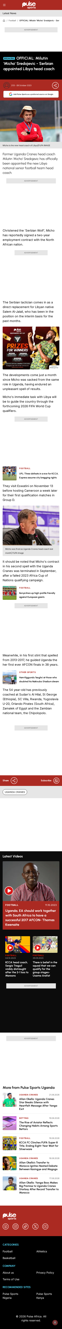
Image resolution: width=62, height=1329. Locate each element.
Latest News (9, 13)
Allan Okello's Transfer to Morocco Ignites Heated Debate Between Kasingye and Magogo (38, 1166)
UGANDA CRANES (15, 792)
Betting (23, 1118)
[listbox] (32, 958)
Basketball (9, 1258)
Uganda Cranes (28, 1094)
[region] (31, 958)
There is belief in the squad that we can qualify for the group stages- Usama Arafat (45, 969)
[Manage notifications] (55, 1322)
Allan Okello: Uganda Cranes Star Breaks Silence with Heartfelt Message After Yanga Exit (38, 1104)
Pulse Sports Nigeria (10, 1295)
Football (12, 20)
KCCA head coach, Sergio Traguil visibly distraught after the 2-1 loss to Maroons (16, 969)
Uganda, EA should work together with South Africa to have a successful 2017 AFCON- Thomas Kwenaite (30, 918)
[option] (17, 958)
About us (8, 1272)
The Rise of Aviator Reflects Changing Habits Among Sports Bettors (38, 1126)
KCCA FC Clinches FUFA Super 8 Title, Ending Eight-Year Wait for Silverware (38, 1146)
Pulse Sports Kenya (44, 1295)
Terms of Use (11, 1279)
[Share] (55, 85)
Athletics (41, 1251)
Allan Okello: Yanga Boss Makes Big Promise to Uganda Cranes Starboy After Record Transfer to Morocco (39, 1187)
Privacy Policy (45, 1272)
